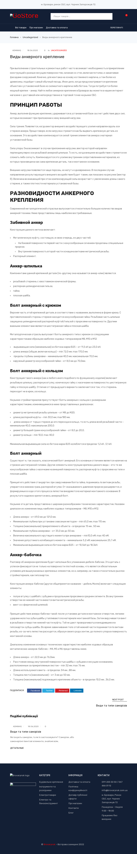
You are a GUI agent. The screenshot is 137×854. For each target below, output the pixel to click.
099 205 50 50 (109, 782)
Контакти (73, 808)
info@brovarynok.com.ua (114, 790)
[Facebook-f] (112, 830)
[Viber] (102, 830)
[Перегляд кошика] (125, 16)
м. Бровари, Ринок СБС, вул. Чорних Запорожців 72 (111, 799)
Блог (71, 812)
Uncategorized (30, 37)
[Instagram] (117, 830)
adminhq (16, 50)
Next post (118, 699)
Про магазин (75, 803)
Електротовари (47, 795)
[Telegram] (107, 830)
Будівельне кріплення (51, 782)
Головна (14, 37)
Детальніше (17, 748)
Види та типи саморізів (111, 705)
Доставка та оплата (79, 782)
